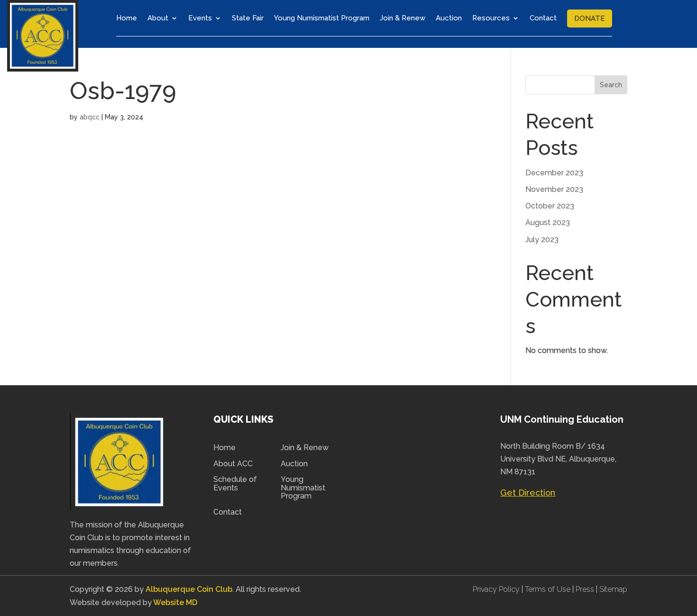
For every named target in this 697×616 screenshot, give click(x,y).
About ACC (233, 464)
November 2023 (554, 189)
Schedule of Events (235, 483)
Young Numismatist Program (321, 18)
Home (126, 18)
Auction (449, 18)
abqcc (90, 117)
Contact (543, 18)
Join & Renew (402, 18)
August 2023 (547, 222)
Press (586, 589)
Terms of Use (547, 589)
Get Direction (527, 493)
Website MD (175, 602)
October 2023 (549, 205)
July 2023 (542, 239)
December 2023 (554, 172)
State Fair (248, 18)
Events (200, 18)
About (157, 18)
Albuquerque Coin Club (189, 589)
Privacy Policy (497, 589)
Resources (491, 18)
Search (611, 85)
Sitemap (613, 589)
